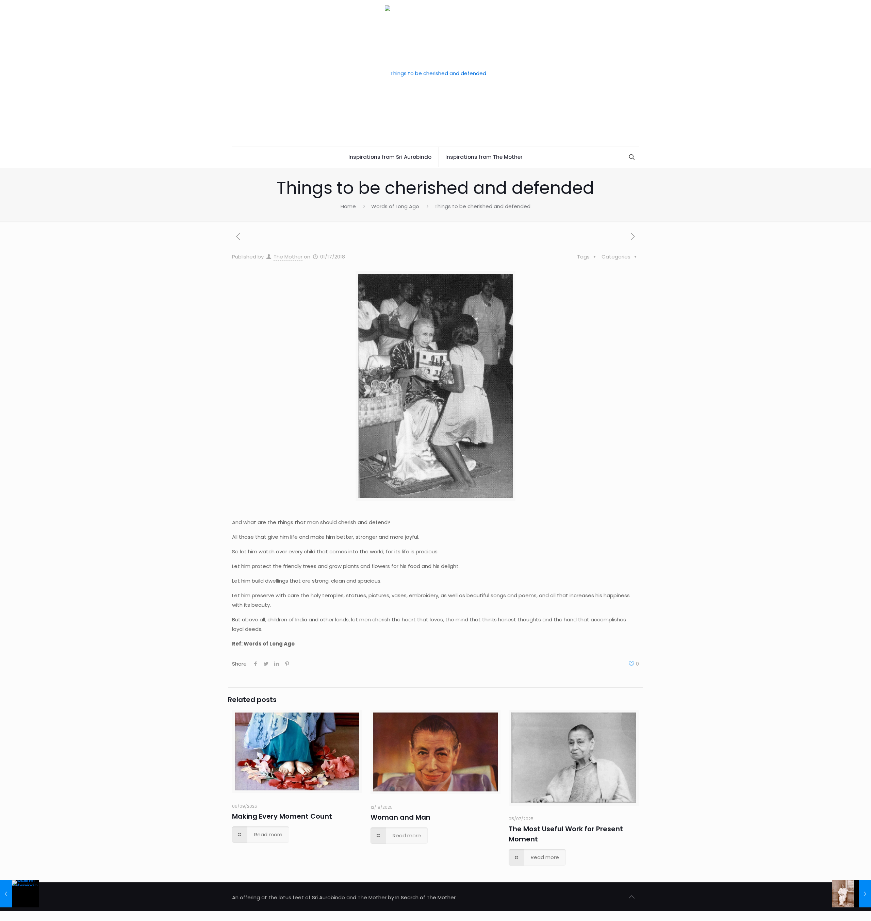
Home (348, 206)
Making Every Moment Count (282, 816)
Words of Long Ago (395, 206)
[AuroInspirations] (435, 73)
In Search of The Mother (425, 897)
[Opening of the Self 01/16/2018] (19, 893)
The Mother (288, 256)
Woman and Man (400, 817)
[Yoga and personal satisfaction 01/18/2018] (851, 893)
